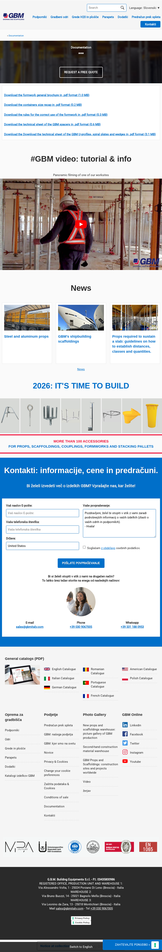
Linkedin (135, 725)
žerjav (87, 791)
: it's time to (81, 385)
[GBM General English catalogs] (22, 683)
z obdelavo (108, 548)
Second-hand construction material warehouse (100, 749)
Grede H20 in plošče (85, 17)
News (81, 369)
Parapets (108, 17)
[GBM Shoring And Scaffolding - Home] (13, 19)
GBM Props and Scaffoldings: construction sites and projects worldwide (100, 766)
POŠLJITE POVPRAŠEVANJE (81, 563)
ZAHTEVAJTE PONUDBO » (132, 944)
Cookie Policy (82, 922)
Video (87, 781)
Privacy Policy (82, 918)
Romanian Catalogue (97, 671)
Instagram (136, 752)
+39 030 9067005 (101, 908)
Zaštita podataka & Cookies (56, 786)
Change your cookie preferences (57, 773)
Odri (7, 739)
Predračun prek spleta (146, 17)
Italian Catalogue (63, 678)
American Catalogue (143, 669)
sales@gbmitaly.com (69, 908)
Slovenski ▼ (144, 8)
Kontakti (49, 815)
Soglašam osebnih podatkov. (113, 548)
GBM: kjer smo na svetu (59, 743)
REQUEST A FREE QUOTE (81, 72)
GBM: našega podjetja (58, 734)
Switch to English (81, 947)
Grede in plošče (15, 748)
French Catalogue (102, 695)
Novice (48, 752)
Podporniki (40, 17)
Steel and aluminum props (26, 336)
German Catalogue (64, 687)
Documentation (54, 806)
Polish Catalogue (141, 678)
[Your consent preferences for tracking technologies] (155, 945)
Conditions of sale (56, 797)
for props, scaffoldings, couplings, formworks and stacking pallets (81, 443)
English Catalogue (64, 669)
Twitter (134, 743)
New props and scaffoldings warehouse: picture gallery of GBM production (99, 732)
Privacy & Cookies (56, 761)
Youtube (135, 761)
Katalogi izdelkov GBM (20, 776)
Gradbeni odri (59, 17)
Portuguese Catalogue (98, 684)
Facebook (136, 734)
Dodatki (123, 17)
